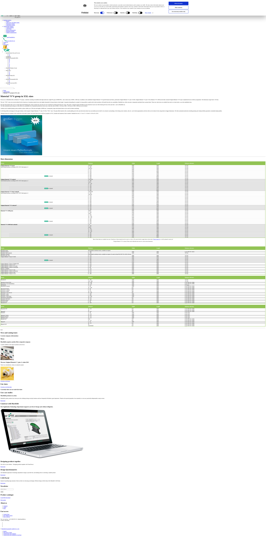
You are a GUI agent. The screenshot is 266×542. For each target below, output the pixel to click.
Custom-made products (8, 26)
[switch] (116, 13)
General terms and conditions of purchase (12, 535)
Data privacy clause (7, 532)
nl (9, 61)
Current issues (6, 91)
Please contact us (156, 239)
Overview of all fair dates (6, 387)
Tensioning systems (10, 23)
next (2, 491)
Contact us (5, 42)
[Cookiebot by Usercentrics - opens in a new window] (85, 13)
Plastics (8, 21)
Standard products (7, 20)
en (9, 55)
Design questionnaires (11, 30)
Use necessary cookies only (178, 11)
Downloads (5, 44)
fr (9, 66)
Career (4, 507)
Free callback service (7, 515)
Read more (3, 400)
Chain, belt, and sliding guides (13, 22)
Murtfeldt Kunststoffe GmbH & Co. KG (10, 528)
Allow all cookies (178, 3)
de (9, 59)
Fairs (4, 43)
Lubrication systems (10, 25)
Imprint (5, 531)
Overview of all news (5, 381)
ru (9, 84)
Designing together (10, 31)
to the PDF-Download (5, 497)
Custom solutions (10, 27)
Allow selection (178, 7)
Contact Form (6, 514)
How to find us (6, 516)
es (9, 65)
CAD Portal (8, 28)
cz (9, 54)
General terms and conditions (9, 533)
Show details (148, 12)
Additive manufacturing (11, 32)
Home (4, 90)
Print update (3, 500)
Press (4, 508)
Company (5, 506)
